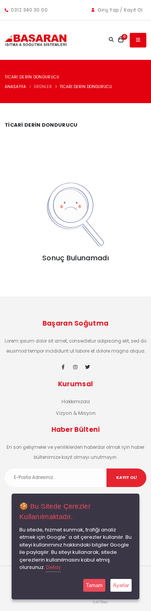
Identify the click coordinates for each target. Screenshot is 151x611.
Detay (53, 567)
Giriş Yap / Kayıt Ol (119, 10)
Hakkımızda (76, 401)
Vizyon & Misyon (76, 413)
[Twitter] (87, 367)
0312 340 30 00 (29, 10)
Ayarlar (121, 585)
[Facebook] (63, 367)
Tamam (94, 585)
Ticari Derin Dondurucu (86, 87)
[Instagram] (75, 367)
